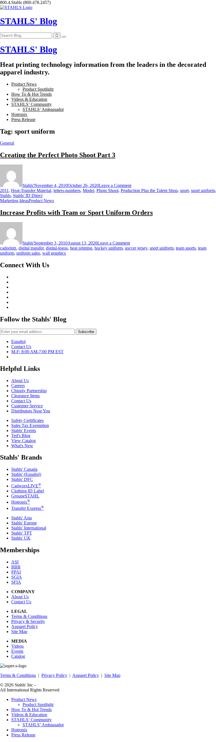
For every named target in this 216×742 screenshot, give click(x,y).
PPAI (16, 572)
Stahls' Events (23, 430)
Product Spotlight (37, 89)
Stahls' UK (21, 538)
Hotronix (19, 114)
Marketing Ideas (14, 200)
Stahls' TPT (21, 533)
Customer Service (27, 405)
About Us (20, 380)
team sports (186, 248)
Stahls (5, 195)
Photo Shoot (107, 190)
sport (184, 190)
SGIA (16, 577)
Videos (17, 646)
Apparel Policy (24, 626)
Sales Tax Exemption (30, 425)
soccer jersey (136, 248)
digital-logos (57, 248)
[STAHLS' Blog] (16, 7)
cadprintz (8, 248)
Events (17, 651)
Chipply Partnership (29, 390)
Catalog (18, 656)
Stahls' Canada (24, 469)
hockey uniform (108, 248)
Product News (24, 84)
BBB (16, 567)
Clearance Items (25, 395)
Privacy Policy (54, 675)
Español (18, 341)
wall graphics (54, 253)
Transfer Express (27, 508)
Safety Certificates (27, 420)
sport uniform (203, 190)
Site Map (19, 631)
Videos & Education (29, 99)
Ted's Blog (20, 435)
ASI (15, 562)
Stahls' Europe (24, 522)
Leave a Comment (115, 185)
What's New (22, 445)
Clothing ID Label (27, 490)
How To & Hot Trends (31, 94)
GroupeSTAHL (25, 496)
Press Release (23, 119)
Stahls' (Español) (26, 474)
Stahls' (28, 185)
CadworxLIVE (26, 485)
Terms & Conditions (29, 616)
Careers (18, 385)
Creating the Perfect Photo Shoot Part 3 (57, 155)
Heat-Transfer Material (31, 190)
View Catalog (23, 440)
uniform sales (28, 253)
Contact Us (21, 346)
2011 (4, 190)
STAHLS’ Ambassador (43, 109)
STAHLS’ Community (31, 104)
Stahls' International (28, 528)
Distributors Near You (30, 410)
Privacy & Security (28, 621)
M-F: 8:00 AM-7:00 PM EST (37, 351)
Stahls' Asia (21, 517)
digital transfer (31, 248)
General (7, 143)
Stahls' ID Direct (27, 195)
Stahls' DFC (22, 479)
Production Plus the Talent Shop (149, 190)
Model (88, 190)
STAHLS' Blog (28, 21)
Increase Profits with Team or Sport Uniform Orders (76, 212)
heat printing (81, 248)
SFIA (16, 582)
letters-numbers (66, 190)
